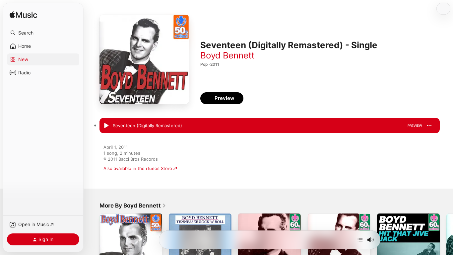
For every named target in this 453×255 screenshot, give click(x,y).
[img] (23, 15)
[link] (132, 205)
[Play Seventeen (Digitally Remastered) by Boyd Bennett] (106, 126)
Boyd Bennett (227, 55)
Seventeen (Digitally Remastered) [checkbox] (147, 125)
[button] (43, 33)
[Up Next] (360, 239)
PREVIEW (415, 126)
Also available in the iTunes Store (137, 168)
